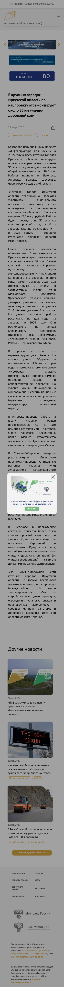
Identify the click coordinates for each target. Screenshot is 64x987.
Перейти (32, 509)
